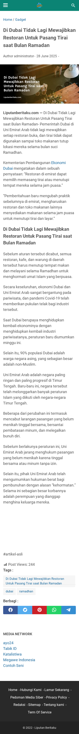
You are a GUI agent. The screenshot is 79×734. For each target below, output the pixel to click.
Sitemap (34, 705)
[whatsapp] (54, 610)
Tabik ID (10, 648)
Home (12, 690)
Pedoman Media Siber (26, 697)
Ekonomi (58, 162)
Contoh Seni (13, 665)
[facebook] (10, 610)
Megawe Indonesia (19, 660)
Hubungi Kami (31, 690)
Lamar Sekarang (56, 690)
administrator (24, 56)
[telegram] (68, 610)
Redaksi (19, 705)
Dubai (8, 168)
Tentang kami (54, 705)
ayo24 (8, 643)
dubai (9, 591)
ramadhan (26, 591)
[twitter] (25, 610)
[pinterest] (39, 610)
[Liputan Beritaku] (39, 5)
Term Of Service (39, 712)
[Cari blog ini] (73, 5)
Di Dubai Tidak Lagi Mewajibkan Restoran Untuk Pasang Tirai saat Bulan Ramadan (35, 581)
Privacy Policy (56, 697)
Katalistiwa (12, 654)
